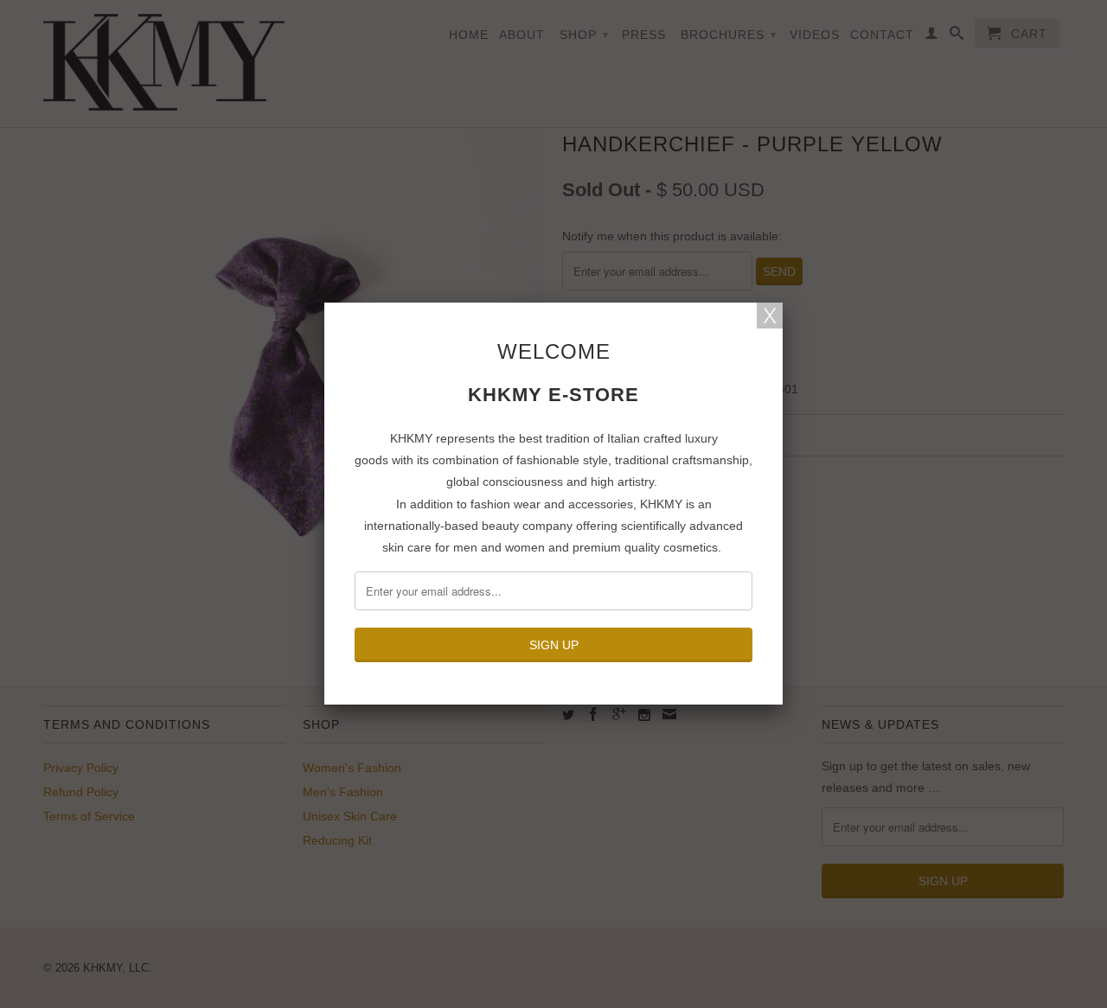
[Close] (770, 316)
